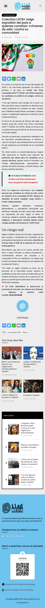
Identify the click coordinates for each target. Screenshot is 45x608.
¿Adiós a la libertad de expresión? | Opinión (32, 364)
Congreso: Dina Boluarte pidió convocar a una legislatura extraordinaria (28, 428)
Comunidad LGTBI (14, 332)
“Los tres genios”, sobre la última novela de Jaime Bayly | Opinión (28, 478)
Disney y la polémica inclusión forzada (30, 446)
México (25, 332)
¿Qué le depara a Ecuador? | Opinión (10, 396)
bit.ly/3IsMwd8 (15, 295)
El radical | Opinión (31, 395)
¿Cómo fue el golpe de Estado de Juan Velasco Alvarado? (29, 461)
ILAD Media (7, 37)
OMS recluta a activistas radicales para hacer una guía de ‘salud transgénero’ (23, 178)
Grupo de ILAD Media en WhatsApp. (20, 584)
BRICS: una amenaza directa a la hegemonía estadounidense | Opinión (11, 367)
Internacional (9, 15)
